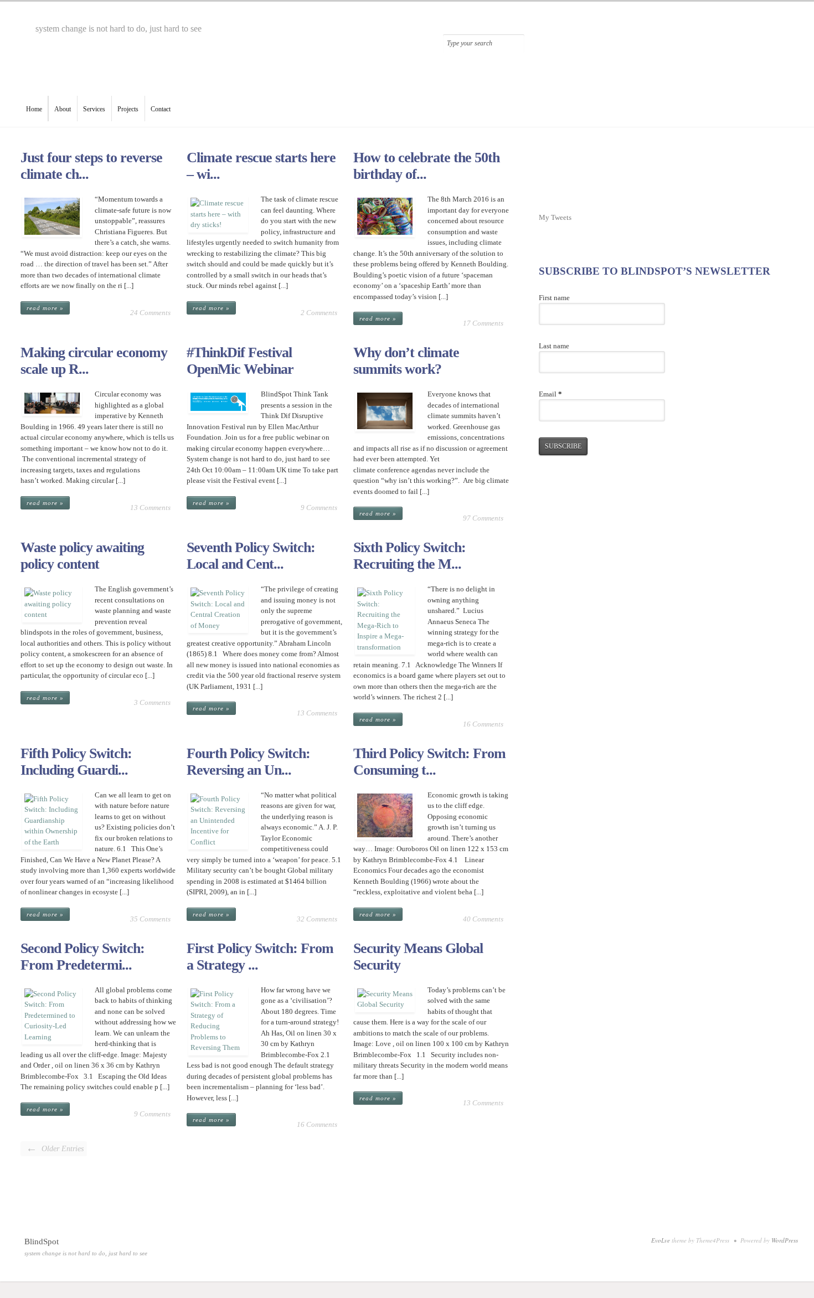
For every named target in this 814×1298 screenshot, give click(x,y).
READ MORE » (45, 308)
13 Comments (150, 507)
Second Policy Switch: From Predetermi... (82, 956)
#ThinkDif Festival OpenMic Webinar (240, 360)
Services (94, 109)
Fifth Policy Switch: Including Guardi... (76, 761)
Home (34, 109)
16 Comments (483, 724)
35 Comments (150, 919)
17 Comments (483, 323)
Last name (554, 346)
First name (554, 297)
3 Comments (152, 702)
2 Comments (319, 312)
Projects (127, 109)
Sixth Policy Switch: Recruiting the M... (409, 555)
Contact (161, 109)
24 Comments (150, 312)
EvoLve (660, 1240)
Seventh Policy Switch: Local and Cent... (251, 555)
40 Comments (483, 919)
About (62, 109)
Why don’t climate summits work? (406, 360)
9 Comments (319, 507)
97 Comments (483, 518)
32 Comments (317, 919)
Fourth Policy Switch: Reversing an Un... (248, 761)
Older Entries (55, 1148)
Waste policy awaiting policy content (82, 555)
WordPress (784, 1240)
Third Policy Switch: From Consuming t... (429, 761)
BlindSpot (41, 1241)
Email (550, 394)
